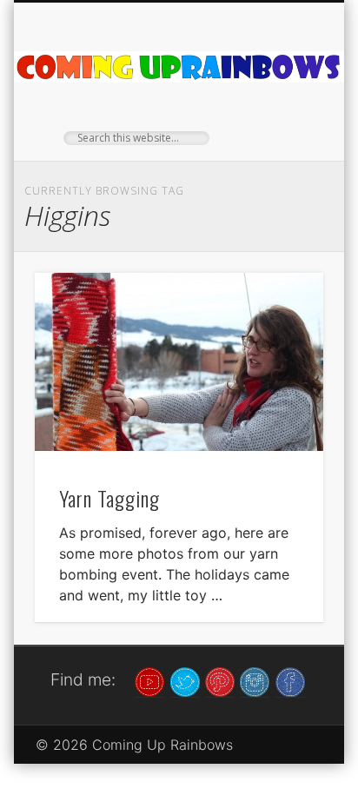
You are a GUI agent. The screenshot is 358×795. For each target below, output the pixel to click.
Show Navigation (280, 155)
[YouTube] (149, 680)
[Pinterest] (220, 680)
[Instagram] (254, 680)
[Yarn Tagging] (179, 362)
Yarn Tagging (109, 497)
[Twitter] (185, 680)
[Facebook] (290, 680)
